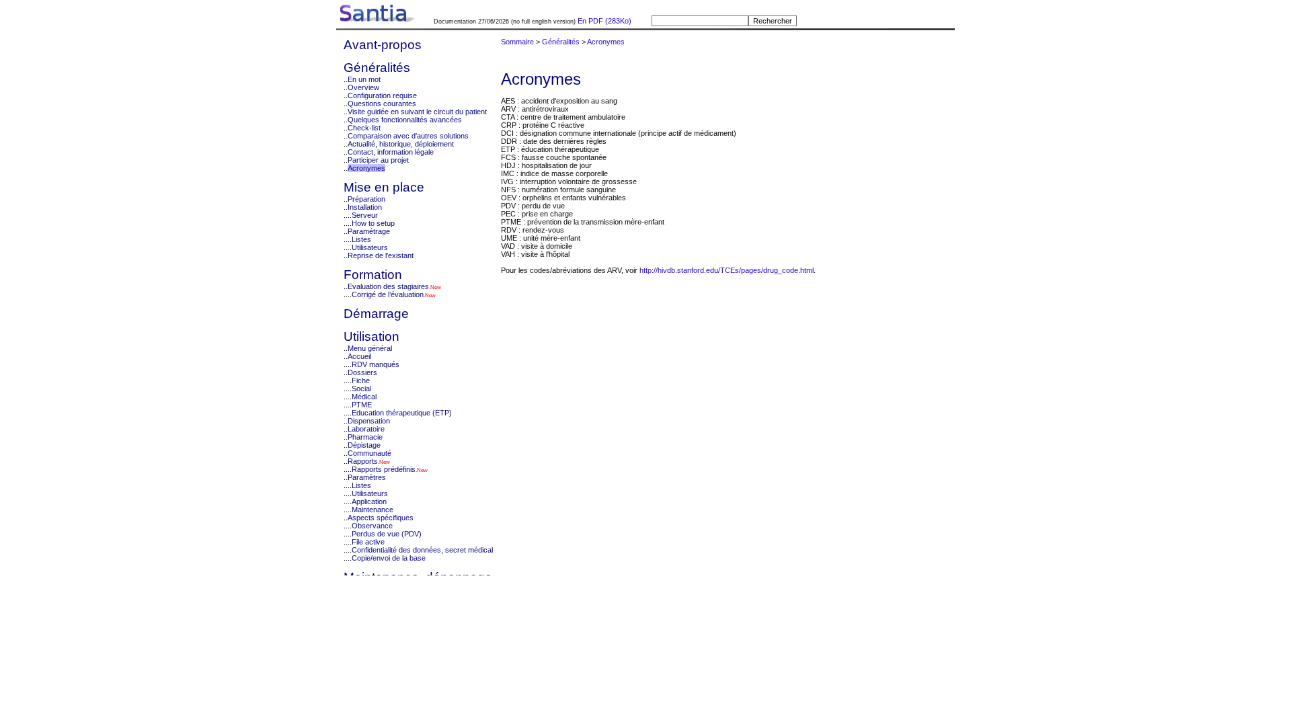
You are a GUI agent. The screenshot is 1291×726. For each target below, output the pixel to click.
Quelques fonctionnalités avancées (405, 120)
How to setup (373, 223)
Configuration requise (382, 95)
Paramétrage (369, 231)
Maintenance (372, 510)
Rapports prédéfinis (384, 469)
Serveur (365, 215)
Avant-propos (383, 45)
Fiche (361, 380)
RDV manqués (375, 364)
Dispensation (369, 421)
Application (369, 501)
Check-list (364, 128)
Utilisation (371, 336)
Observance (372, 526)
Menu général (370, 348)
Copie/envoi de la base (389, 558)
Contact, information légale (391, 152)
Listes (361, 239)
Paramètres (367, 477)
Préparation (366, 199)
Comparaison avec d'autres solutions (408, 136)
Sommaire (517, 42)
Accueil (359, 356)
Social (361, 389)
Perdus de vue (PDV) (387, 534)
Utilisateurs (370, 247)
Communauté (369, 453)
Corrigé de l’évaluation (388, 294)
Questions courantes (382, 103)
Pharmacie (365, 437)
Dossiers (362, 372)
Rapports (363, 461)
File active (368, 542)
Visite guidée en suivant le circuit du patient (417, 112)
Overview (363, 87)
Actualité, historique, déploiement (401, 144)
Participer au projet (378, 160)
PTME (362, 405)
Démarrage (376, 314)
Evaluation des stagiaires (388, 286)
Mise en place (384, 187)
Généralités (377, 68)
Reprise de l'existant (381, 255)
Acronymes (366, 168)
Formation (373, 275)
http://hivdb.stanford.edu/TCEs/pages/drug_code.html (726, 270)
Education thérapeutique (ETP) (402, 413)
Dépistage (364, 445)
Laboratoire (366, 429)
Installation (365, 207)
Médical (364, 397)
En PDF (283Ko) (603, 21)
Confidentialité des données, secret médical (422, 550)
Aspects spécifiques (381, 518)
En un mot (364, 79)
